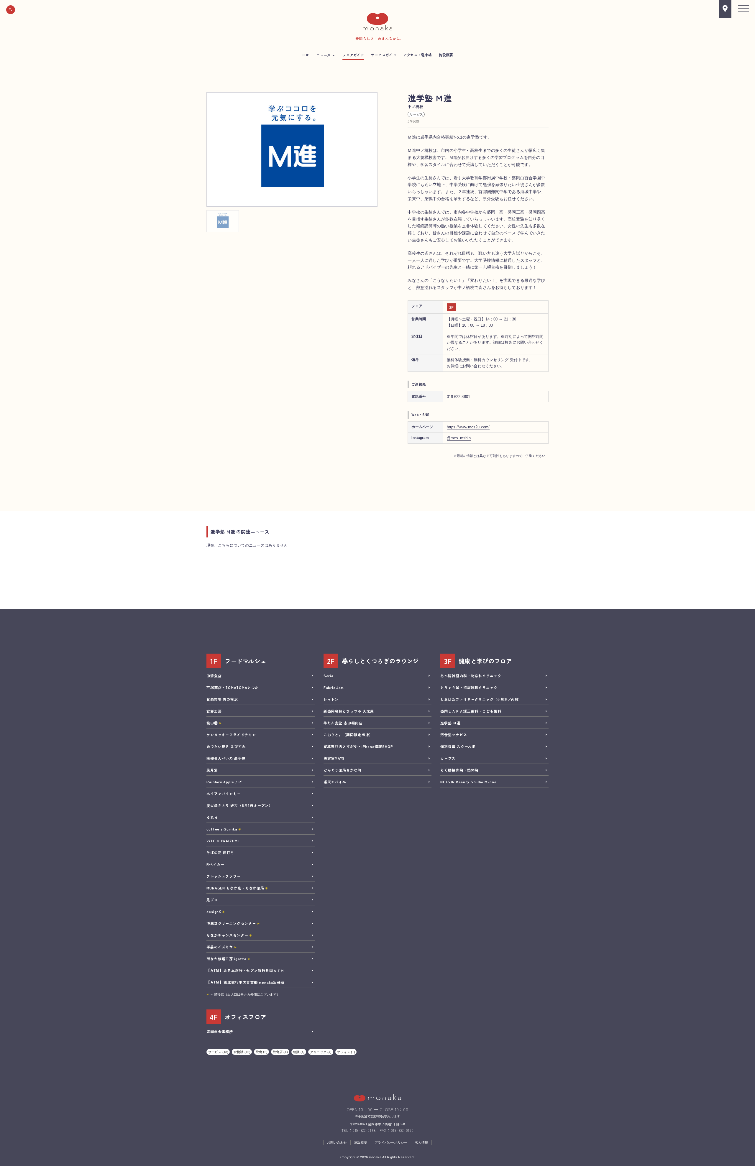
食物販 (242, 1052)
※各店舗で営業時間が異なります (377, 1116)
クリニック (320, 1052)
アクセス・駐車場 (417, 54)
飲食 (261, 1052)
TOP (305, 54)
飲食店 (280, 1052)
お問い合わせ (337, 1142)
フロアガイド (353, 54)
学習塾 (414, 121)
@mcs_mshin (459, 438)
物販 (299, 1052)
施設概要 (446, 54)
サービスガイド (383, 54)
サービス (416, 114)
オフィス (346, 1052)
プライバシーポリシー (391, 1142)
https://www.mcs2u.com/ (468, 427)
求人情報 (421, 1142)
